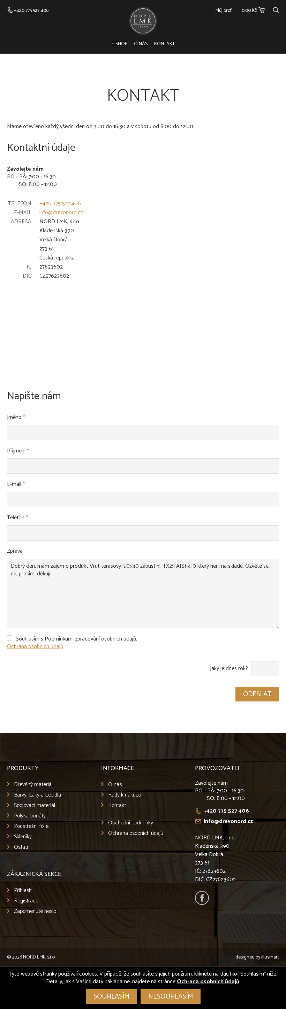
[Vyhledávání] (276, 9)
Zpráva (15, 551)
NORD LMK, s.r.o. (39, 957)
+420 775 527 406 (60, 203)
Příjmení (18, 451)
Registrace (26, 901)
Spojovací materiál (34, 805)
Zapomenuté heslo (35, 911)
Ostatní (22, 847)
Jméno (16, 417)
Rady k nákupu (124, 795)
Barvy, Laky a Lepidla (37, 795)
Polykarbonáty (30, 816)
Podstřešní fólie (31, 826)
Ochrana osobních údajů (35, 646)
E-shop (119, 44)
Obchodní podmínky (130, 823)
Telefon (17, 517)
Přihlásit (23, 890)
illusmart (270, 957)
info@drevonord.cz (61, 212)
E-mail (16, 484)
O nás (141, 44)
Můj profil (225, 11)
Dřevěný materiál (33, 784)
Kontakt (164, 44)
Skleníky (23, 836)
